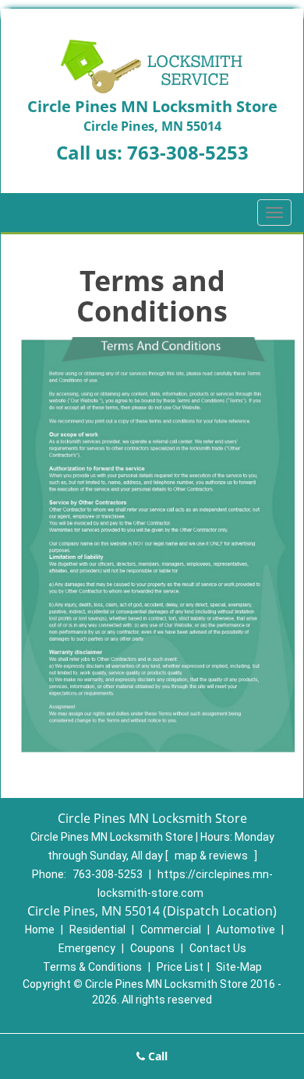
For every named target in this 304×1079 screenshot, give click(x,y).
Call (156, 1056)
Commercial (170, 929)
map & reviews (212, 855)
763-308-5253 (188, 152)
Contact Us (217, 948)
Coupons (152, 948)
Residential (97, 929)
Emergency (86, 948)
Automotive (245, 929)
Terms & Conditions (92, 967)
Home (40, 929)
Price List (180, 967)
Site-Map (239, 967)
